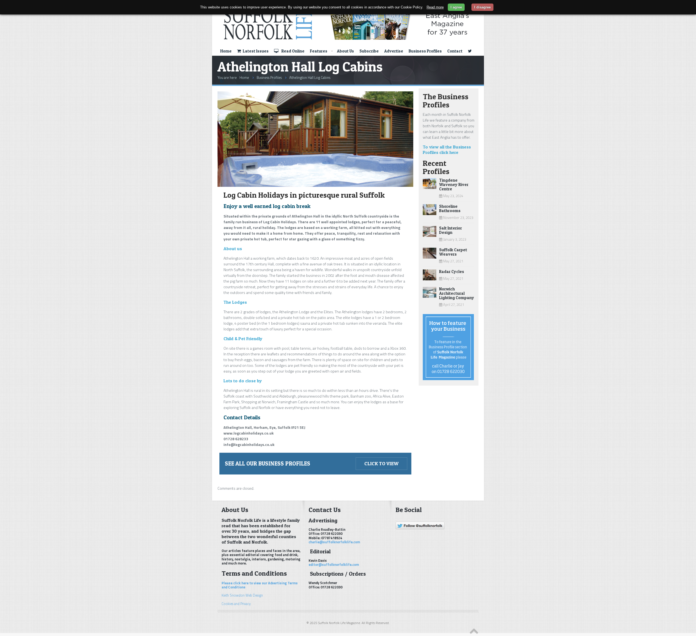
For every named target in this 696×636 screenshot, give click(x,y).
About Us (345, 51)
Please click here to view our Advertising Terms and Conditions (260, 585)
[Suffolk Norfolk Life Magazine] (344, 24)
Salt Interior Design (450, 230)
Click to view (381, 463)
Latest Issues (255, 51)
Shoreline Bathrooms (450, 208)
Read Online (292, 51)
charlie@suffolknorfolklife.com (334, 542)
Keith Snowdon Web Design (242, 595)
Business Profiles (425, 51)
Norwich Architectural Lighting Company (456, 293)
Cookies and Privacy (236, 603)
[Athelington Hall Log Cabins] (315, 185)
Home (226, 51)
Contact (454, 51)
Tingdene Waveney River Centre (453, 184)
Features (318, 51)
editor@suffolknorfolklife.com (334, 564)
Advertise (393, 51)
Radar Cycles (451, 271)
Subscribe (369, 51)
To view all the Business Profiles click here (447, 149)
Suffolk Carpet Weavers (453, 252)
